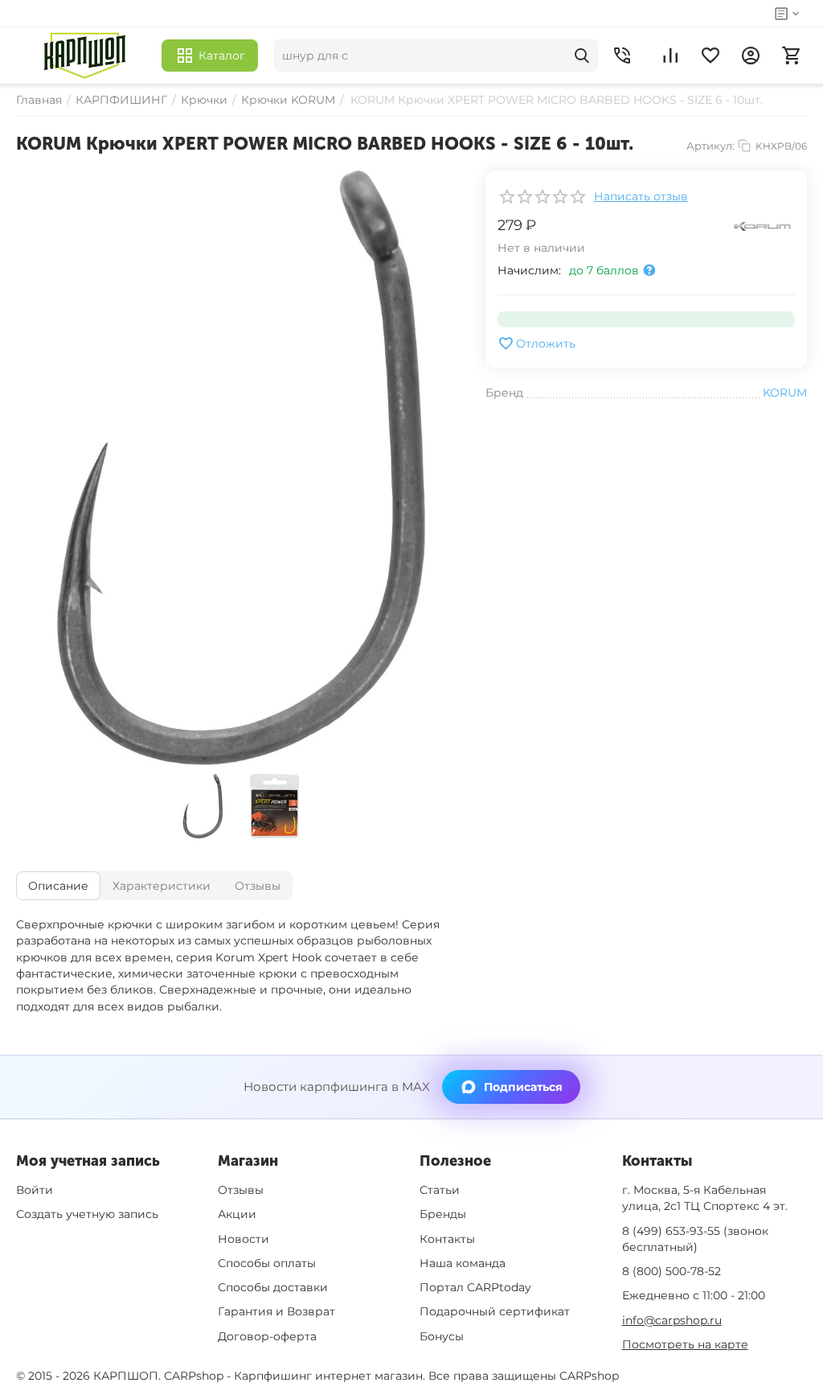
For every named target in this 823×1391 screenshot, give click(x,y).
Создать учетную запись (87, 1214)
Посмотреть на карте (685, 1344)
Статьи (440, 1190)
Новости (243, 1239)
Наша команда (463, 1263)
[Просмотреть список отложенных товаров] (710, 55)
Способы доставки (273, 1287)
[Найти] (581, 55)
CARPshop (589, 1375)
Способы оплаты (267, 1263)
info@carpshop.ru (672, 1320)
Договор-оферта (267, 1336)
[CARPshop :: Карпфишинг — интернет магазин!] (84, 55)
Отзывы (241, 1190)
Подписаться (523, 1087)
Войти (34, 1190)
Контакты (447, 1239)
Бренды (443, 1214)
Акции (237, 1214)
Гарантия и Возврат (276, 1311)
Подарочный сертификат (495, 1311)
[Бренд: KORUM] (763, 225)
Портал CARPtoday (475, 1287)
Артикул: (710, 145)
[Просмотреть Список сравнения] (670, 55)
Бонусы (442, 1336)
